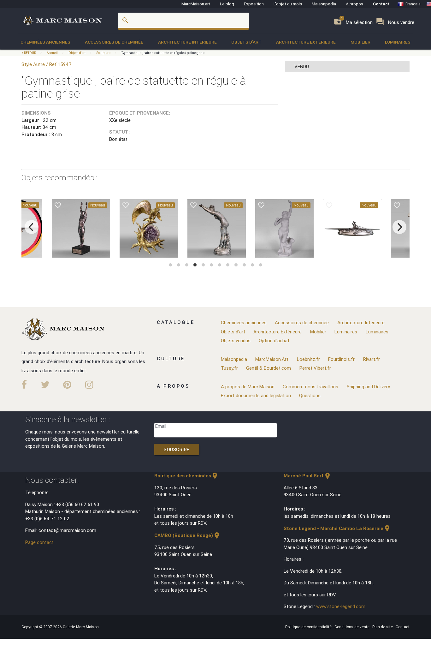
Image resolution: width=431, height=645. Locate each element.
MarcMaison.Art (271, 359)
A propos (354, 4)
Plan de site (383, 626)
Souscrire (177, 449)
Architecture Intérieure (187, 42)
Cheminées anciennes (45, 42)
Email (160, 426)
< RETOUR (29, 53)
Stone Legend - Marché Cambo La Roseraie (337, 528)
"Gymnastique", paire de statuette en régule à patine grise (162, 53)
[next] (399, 227)
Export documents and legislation (256, 395)
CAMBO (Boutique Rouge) (187, 535)
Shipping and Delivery (368, 387)
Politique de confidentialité (309, 626)
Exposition (254, 4)
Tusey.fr (229, 368)
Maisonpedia (324, 4)
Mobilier (360, 42)
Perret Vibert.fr (315, 368)
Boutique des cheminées (186, 476)
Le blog (227, 4)
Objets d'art (246, 42)
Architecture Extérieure (306, 42)
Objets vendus (236, 340)
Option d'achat (274, 340)
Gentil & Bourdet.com (268, 368)
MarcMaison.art (195, 4)
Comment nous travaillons (310, 387)
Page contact (39, 542)
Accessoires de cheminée (114, 42)
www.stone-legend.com (340, 606)
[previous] (31, 227)
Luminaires (397, 42)
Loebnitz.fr (308, 359)
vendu (301, 66)
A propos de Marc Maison (248, 387)
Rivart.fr (371, 359)
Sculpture (103, 53)
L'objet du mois (288, 4)
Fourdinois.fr (341, 359)
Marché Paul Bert (307, 476)
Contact (381, 4)
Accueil (52, 53)
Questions (310, 395)
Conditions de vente (352, 626)
